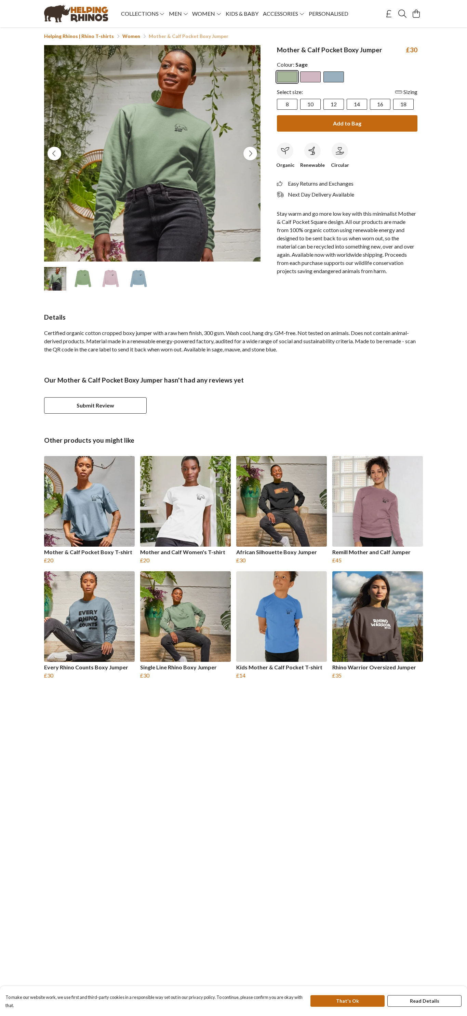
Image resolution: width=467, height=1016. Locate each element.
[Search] (402, 14)
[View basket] (416, 14)
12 (334, 104)
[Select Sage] (287, 76)
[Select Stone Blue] (333, 76)
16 (380, 104)
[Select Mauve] (310, 76)
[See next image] (250, 153)
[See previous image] (54, 153)
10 (310, 104)
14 (357, 104)
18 (403, 104)
